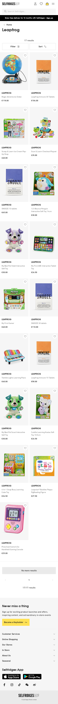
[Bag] (47, 3)
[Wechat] (27, 686)
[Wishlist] (41, 3)
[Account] (35, 3)
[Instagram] (12, 686)
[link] (14, 96)
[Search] (5, 11)
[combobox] (31, 11)
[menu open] (53, 3)
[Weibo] (34, 686)
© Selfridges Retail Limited (29, 699)
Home (9, 24)
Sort (40, 46)
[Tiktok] (19, 686)
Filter (13, 46)
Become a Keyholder (13, 622)
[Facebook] (4, 686)
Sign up (50, 18)
